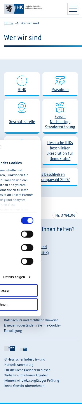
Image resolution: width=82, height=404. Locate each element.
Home (8, 23)
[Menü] (73, 9)
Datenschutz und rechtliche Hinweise (31, 320)
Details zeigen (14, 276)
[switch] (27, 234)
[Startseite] (33, 9)
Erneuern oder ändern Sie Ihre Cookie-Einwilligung (32, 328)
